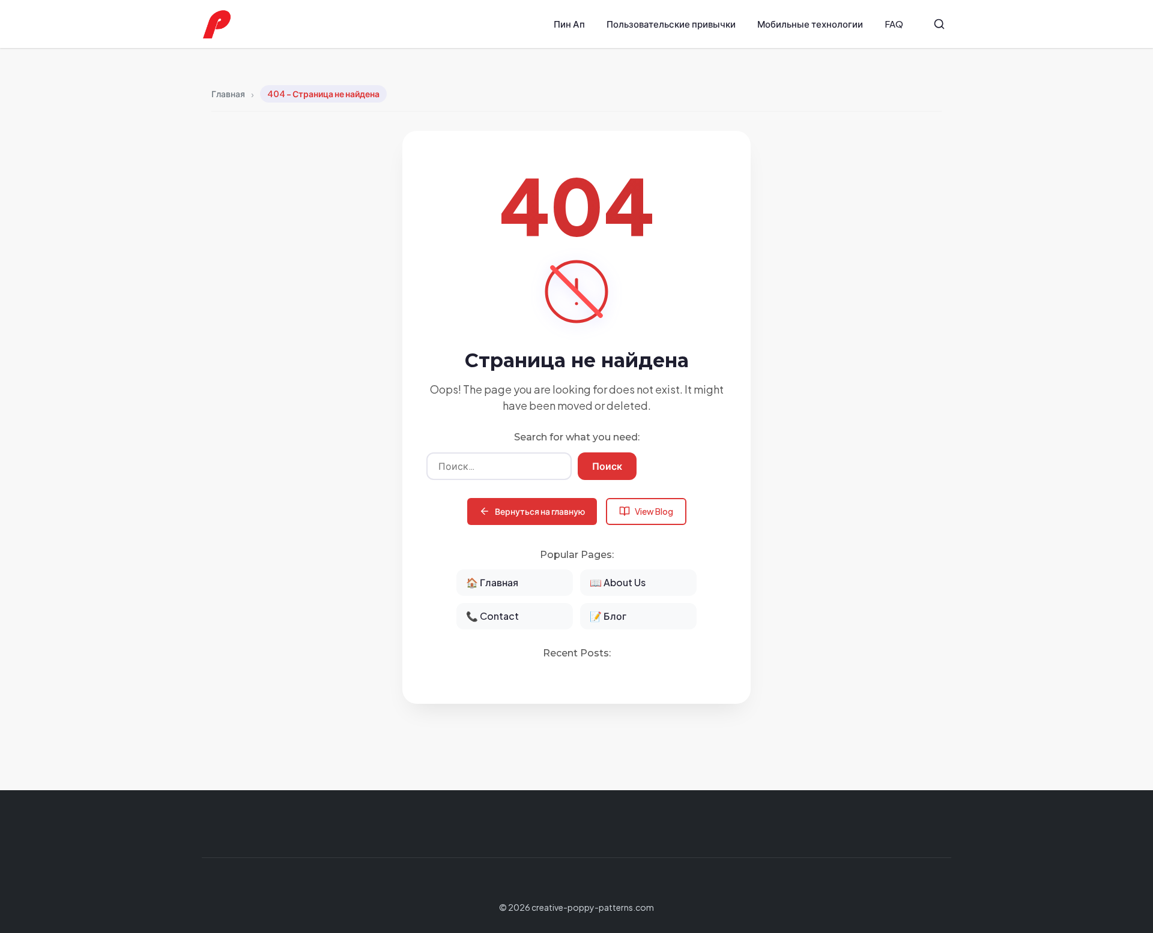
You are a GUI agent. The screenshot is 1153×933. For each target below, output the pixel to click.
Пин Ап (569, 23)
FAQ (894, 23)
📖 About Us (618, 582)
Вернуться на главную (540, 511)
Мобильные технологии (810, 23)
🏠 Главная (492, 582)
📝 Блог (608, 616)
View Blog (654, 511)
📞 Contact (492, 616)
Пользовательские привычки (671, 23)
